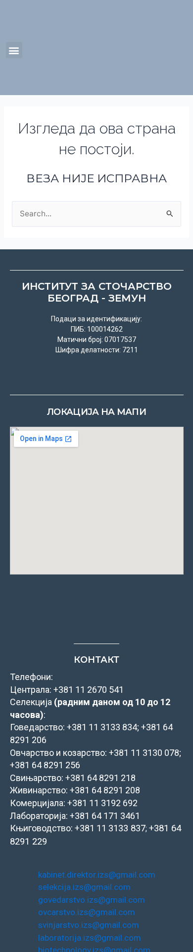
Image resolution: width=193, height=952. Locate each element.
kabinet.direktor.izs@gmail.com (96, 875)
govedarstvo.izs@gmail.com (91, 900)
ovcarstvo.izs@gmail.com (86, 912)
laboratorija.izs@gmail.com (89, 938)
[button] (14, 50)
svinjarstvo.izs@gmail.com (88, 925)
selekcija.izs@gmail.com (84, 887)
